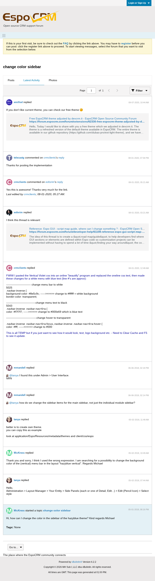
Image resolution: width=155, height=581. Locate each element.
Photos (53, 80)
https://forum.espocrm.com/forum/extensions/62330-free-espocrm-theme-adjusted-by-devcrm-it (90, 121)
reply (61, 157)
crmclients (50, 157)
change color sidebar (57, 510)
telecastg (19, 157)
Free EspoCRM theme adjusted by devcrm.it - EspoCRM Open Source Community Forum (83, 118)
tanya (15, 375)
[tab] (11, 80)
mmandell (20, 367)
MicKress (19, 452)
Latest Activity (31, 80)
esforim (50, 181)
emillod (18, 102)
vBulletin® (77, 562)
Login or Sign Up (137, 3)
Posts (11, 80)
